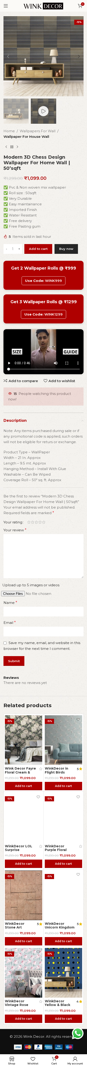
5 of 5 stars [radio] (43, 522)
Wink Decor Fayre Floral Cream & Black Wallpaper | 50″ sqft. (20, 774)
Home (9, 131)
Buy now (66, 249)
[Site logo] (43, 5)
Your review (14, 530)
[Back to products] (12, 147)
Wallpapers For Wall (37, 131)
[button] (8, 56)
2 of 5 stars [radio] (32, 522)
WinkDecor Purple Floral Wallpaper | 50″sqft (56, 851)
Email (9, 622)
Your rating (12, 522)
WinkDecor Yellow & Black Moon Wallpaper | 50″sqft (59, 1006)
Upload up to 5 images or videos (30, 585)
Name (10, 602)
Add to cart (38, 249)
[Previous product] (6, 147)
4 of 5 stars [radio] (40, 522)
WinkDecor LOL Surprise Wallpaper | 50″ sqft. (18, 851)
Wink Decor (33, 1036)
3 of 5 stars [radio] (36, 522)
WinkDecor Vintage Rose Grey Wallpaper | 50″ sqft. (19, 1006)
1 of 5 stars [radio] (29, 522)
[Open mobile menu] (5, 5)
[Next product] (17, 147)
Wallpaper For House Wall (26, 136)
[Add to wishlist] (38, 719)
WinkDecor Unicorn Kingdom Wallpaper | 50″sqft (59, 929)
